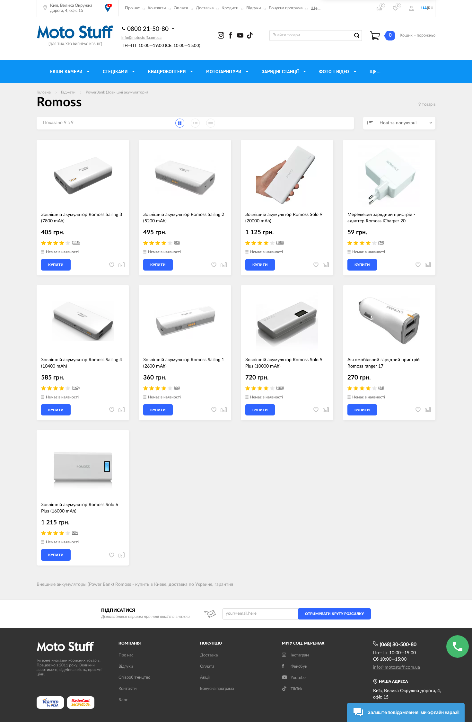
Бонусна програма (285, 8)
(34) (381, 388)
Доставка (205, 8)
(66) (177, 388)
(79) (381, 243)
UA (424, 8)
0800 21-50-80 (148, 29)
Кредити (230, 8)
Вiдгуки (125, 666)
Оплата (181, 8)
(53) (177, 243)
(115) (76, 243)
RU (430, 8)
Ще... (315, 8)
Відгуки (253, 8)
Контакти (157, 8)
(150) (280, 243)
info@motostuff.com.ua (141, 38)
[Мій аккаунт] (411, 8)
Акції (205, 677)
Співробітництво (134, 677)
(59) (75, 533)
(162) (76, 388)
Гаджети (68, 92)
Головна (44, 92)
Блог (122, 700)
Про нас (132, 8)
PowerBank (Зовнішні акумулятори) (117, 92)
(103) (280, 388)
